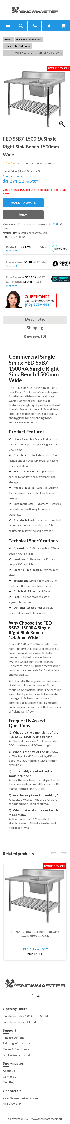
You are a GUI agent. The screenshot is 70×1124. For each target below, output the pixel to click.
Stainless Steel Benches (28, 39)
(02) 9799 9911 (12, 1103)
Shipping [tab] (35, 327)
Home (7, 39)
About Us (9, 1070)
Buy (25, 214)
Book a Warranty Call (17, 1055)
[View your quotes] (63, 26)
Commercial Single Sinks (17, 46)
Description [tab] (36, 319)
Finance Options (13, 1037)
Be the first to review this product (38, 163)
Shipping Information (16, 1043)
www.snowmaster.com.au (46, 1118)
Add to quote (25, 202)
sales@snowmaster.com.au (20, 1098)
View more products (17, 224)
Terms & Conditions (16, 1049)
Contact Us (10, 1076)
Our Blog (8, 1082)
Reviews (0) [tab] (35, 336)
